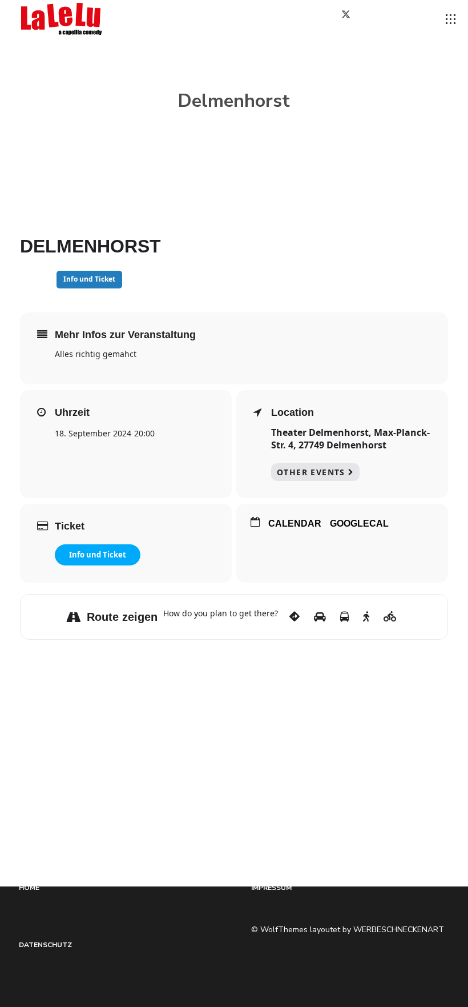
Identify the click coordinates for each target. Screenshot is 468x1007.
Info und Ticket (97, 554)
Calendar (294, 523)
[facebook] (316, 19)
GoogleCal (359, 523)
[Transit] (344, 617)
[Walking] (366, 617)
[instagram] (385, 19)
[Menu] (450, 19)
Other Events (311, 472)
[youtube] (414, 19)
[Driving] (320, 617)
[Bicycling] (390, 617)
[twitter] (350, 19)
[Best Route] (294, 617)
